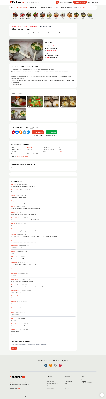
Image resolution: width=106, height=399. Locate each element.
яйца (53, 45)
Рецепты (19, 7)
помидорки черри (51, 50)
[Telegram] (24, 132)
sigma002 (14, 217)
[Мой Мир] (28, 132)
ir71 (13, 318)
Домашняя (29, 147)
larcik (13, 223)
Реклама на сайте (84, 396)
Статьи (65, 383)
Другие (18, 156)
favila (13, 195)
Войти (14, 348)
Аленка (18, 388)
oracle (13, 229)
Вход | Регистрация (93, 2)
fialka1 (13, 206)
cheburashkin (15, 295)
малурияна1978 (16, 290)
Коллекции (49, 385)
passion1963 (15, 189)
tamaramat (15, 245)
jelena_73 (14, 329)
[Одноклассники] (20, 132)
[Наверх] (102, 395)
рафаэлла (14, 212)
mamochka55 (15, 240)
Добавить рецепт (80, 2)
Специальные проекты (46, 7)
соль (59, 55)
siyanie (14, 201)
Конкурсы (56, 7)
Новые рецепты (50, 381)
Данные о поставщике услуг (88, 378)
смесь (48, 57)
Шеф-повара (67, 385)
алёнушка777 (15, 279)
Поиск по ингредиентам (66, 2)
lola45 (13, 335)
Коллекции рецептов (66, 7)
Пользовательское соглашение (88, 385)
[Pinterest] (13, 132)
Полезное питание (68, 378)
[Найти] (57, 2)
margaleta (14, 323)
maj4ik (14, 251)
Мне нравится (39, 132)
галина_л (14, 262)
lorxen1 (14, 184)
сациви (14, 301)
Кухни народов (77, 7)
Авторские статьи (33, 7)
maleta (14, 268)
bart (13, 256)
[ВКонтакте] (17, 132)
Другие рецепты (25, 156)
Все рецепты (50, 378)
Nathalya (14, 273)
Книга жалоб (93, 396)
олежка (14, 307)
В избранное (52, 132)
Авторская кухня (68, 381)
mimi (13, 312)
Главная (13, 7)
